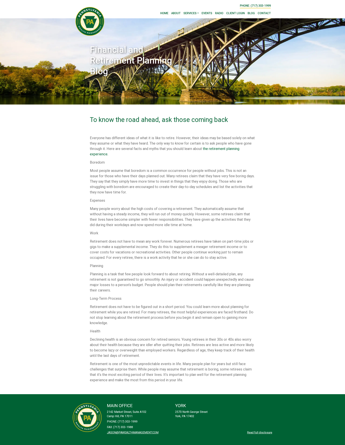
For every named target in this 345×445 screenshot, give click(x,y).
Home (164, 13)
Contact (264, 13)
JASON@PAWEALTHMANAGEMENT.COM (132, 432)
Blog (251, 13)
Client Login (235, 13)
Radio (219, 13)
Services (190, 13)
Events (207, 13)
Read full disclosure (259, 432)
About (176, 13)
